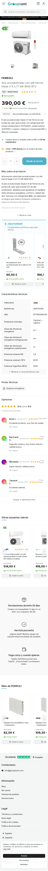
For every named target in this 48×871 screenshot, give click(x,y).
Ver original (13, 427)
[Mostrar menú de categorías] (4, 3)
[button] (28, 92)
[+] (17, 161)
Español (8, 838)
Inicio (4, 23)
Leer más (6, 849)
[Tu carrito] (38, 3)
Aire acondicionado (28, 23)
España (8, 833)
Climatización (13, 23)
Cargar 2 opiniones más (24, 499)
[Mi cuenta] (43, 3)
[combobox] (24, 11)
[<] (4, 551)
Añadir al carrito (34, 161)
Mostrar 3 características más (25, 372)
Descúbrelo (32, 108)
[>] (44, 551)
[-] (4, 161)
